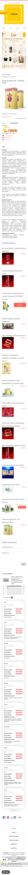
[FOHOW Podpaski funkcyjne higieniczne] (8, 326)
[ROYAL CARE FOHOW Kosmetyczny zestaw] (8, 412)
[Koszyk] (24, 28)
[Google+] (8, 817)
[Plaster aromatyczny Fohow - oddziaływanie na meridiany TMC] (8, 391)
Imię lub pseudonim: (7, 547)
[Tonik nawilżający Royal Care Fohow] (8, 453)
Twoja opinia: (5, 553)
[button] (3, 28)
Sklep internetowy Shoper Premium (14, 866)
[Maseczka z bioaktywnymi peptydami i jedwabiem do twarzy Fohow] (8, 368)
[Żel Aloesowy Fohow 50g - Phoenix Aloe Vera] (8, 508)
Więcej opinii (14, 810)
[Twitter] (12, 818)
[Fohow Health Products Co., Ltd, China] (10, 129)
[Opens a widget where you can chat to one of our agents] (6, 872)
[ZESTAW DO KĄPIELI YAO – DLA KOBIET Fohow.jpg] (14, 98)
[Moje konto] (17, 28)
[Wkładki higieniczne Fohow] (8, 489)
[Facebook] (4, 817)
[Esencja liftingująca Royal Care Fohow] (8, 281)
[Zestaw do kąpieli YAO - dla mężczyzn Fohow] (8, 530)
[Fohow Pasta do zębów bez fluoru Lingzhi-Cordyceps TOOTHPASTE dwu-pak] (8, 306)
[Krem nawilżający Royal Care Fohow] (8, 343)
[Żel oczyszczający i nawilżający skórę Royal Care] (8, 259)
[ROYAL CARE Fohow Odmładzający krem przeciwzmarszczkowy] (8, 433)
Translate (13, 76)
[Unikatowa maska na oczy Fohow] (8, 472)
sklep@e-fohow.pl (21, 857)
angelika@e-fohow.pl (10, 857)
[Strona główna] (14, 14)
